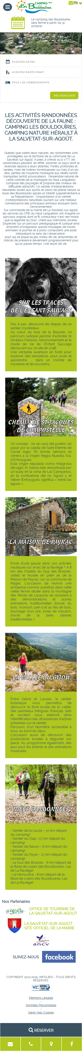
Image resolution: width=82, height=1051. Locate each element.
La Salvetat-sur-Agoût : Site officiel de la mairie (49, 925)
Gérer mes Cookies (41, 1012)
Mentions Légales (41, 997)
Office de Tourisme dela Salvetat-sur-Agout (53, 911)
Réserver (43, 1030)
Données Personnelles (41, 1005)
